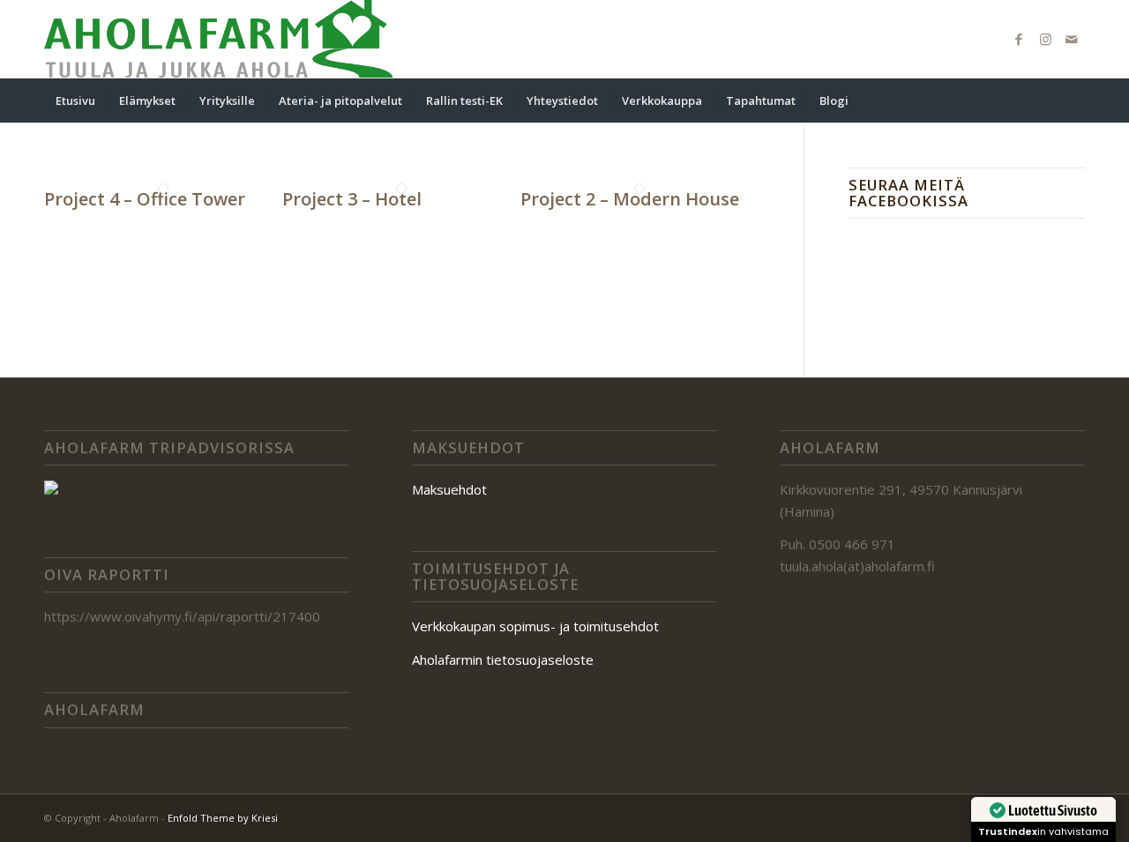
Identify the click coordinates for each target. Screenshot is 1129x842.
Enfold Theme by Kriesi (223, 817)
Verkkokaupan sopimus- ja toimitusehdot (535, 626)
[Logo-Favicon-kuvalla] (218, 39)
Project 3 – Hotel (352, 199)
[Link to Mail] (1071, 39)
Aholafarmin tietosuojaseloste (503, 659)
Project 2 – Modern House (629, 199)
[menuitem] (75, 100)
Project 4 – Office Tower (144, 199)
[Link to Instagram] (1045, 39)
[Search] (1073, 100)
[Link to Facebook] (1019, 39)
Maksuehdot (449, 489)
